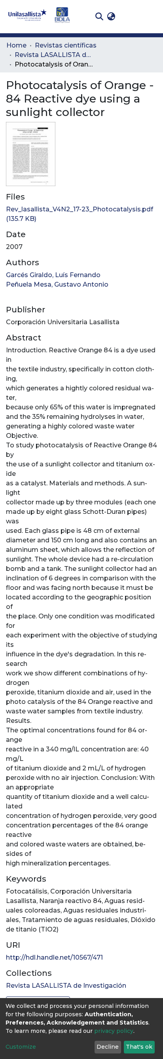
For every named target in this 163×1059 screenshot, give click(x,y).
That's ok (139, 1046)
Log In (129, 16)
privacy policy (113, 1030)
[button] (111, 16)
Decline (108, 1046)
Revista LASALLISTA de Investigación (54, 55)
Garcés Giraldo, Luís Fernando (53, 275)
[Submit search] (99, 16)
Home (16, 45)
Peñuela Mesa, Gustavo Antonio (57, 284)
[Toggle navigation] (151, 16)
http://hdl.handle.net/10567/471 (54, 957)
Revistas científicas (66, 45)
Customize (21, 1046)
